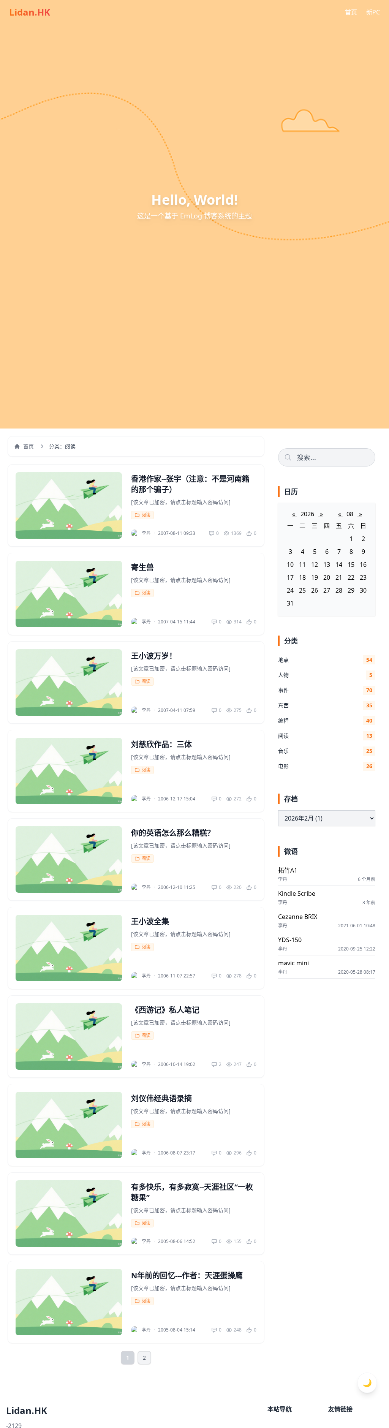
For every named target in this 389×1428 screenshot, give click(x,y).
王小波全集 (150, 921)
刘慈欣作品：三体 (161, 744)
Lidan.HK (29, 12)
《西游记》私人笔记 (165, 1010)
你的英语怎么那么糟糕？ (173, 833)
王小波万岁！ (154, 656)
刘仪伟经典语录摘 (161, 1098)
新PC (373, 12)
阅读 (145, 515)
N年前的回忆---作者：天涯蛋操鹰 (187, 1275)
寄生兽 (142, 567)
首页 (351, 12)
